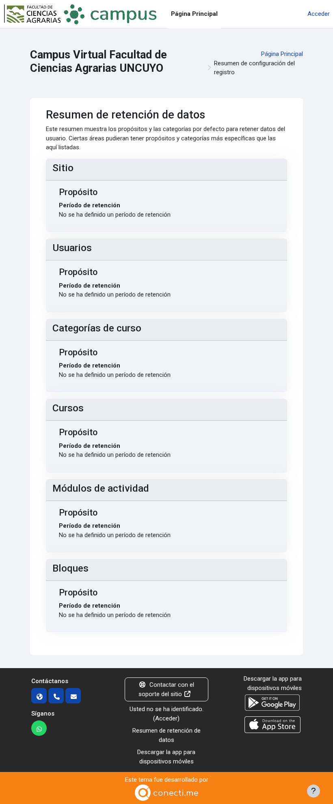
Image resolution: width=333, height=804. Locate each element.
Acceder (318, 13)
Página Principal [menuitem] (194, 13)
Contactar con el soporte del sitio (166, 689)
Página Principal (282, 54)
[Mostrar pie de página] (313, 791)
